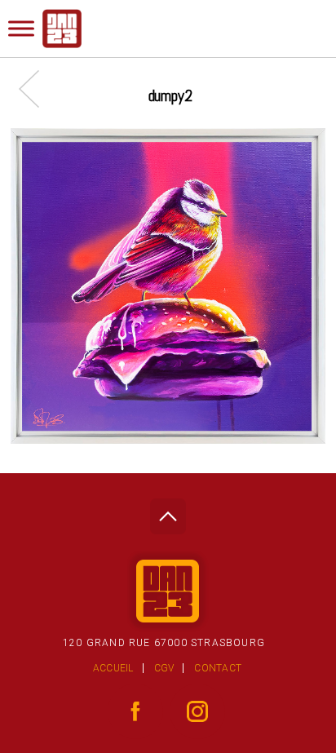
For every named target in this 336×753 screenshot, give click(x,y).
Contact (217, 668)
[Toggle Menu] (21, 28)
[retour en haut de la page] (167, 511)
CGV (164, 668)
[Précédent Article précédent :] (37, 88)
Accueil (113, 668)
